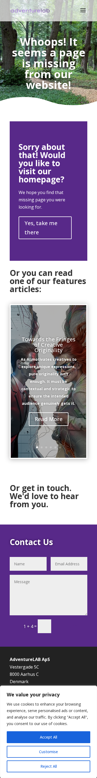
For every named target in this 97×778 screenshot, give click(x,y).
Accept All (48, 737)
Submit (71, 626)
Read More (49, 419)
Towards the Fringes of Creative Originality (48, 345)
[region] (48, 732)
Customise (48, 751)
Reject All (48, 766)
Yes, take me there (41, 227)
